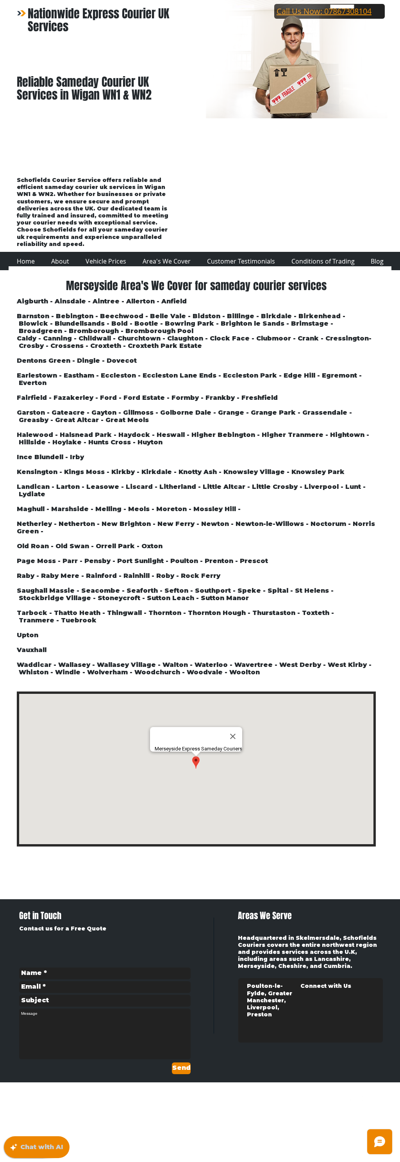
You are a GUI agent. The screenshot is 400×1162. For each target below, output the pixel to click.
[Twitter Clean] (362, 1098)
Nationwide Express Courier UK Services (98, 20)
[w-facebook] (349, 1098)
